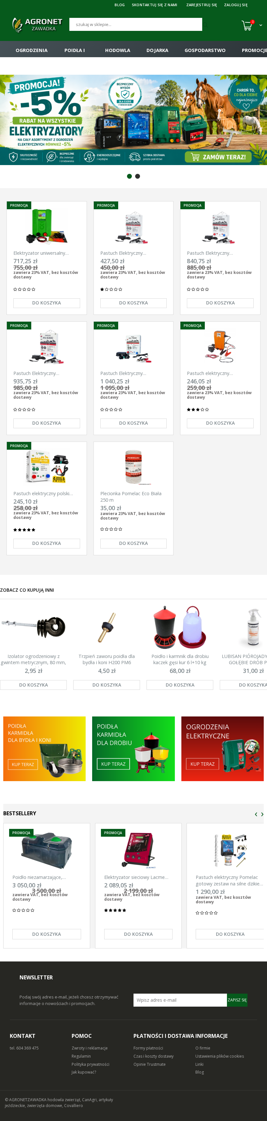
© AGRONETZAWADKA (26, 1099)
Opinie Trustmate (150, 1064)
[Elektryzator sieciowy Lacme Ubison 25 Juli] (138, 851)
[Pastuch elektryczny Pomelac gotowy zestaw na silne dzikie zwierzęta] (230, 851)
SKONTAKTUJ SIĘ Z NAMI (154, 4)
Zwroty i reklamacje (90, 1048)
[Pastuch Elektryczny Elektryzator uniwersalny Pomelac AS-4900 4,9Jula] (220, 226)
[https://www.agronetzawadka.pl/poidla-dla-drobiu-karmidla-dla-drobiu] (133, 748)
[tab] (129, 176)
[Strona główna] (37, 25)
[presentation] (256, 814)
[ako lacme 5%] (133, 119)
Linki (199, 1064)
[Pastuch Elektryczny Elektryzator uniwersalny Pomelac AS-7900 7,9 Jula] (133, 347)
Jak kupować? (84, 1072)
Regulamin (81, 1056)
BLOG (120, 4)
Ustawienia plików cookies (219, 1056)
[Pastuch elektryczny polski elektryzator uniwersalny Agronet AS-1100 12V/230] (46, 467)
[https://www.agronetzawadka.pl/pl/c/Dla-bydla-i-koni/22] (222, 748)
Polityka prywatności (90, 1064)
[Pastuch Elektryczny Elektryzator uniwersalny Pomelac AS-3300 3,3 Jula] (133, 226)
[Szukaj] (206, 25)
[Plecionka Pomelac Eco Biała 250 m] (133, 467)
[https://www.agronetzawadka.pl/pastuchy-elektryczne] (44, 748)
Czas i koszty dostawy (154, 1056)
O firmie (202, 1048)
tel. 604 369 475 (24, 1048)
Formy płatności (148, 1048)
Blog (199, 1072)
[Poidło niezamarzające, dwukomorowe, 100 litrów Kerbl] (46, 851)
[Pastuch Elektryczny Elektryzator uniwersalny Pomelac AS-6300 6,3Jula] (46, 347)
